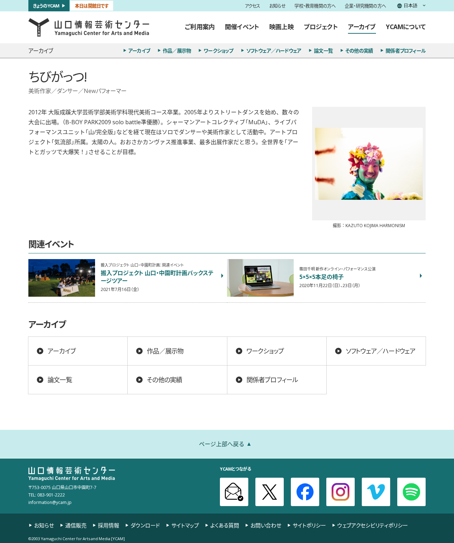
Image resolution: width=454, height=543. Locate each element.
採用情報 (108, 525)
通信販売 (76, 525)
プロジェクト (321, 26)
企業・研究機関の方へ (365, 6)
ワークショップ (218, 50)
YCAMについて (406, 26)
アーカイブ (362, 26)
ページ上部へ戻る (221, 443)
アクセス (252, 6)
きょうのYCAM (46, 5)
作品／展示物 (177, 50)
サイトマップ (185, 525)
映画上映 (281, 26)
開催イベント (242, 26)
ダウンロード (145, 525)
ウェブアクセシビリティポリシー (372, 525)
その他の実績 (359, 50)
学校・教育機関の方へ (315, 6)
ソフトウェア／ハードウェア (273, 50)
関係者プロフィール (406, 50)
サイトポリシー (309, 525)
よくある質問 (224, 525)
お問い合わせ (265, 525)
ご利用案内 (200, 26)
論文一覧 (323, 50)
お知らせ (277, 6)
